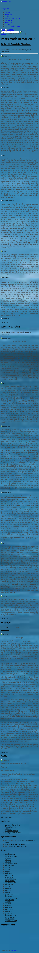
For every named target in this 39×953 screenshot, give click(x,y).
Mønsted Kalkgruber (12, 825)
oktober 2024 (10, 854)
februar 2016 (9, 892)
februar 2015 (9, 911)
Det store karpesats (17, 844)
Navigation (5, 9)
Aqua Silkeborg (10, 827)
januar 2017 (9, 877)
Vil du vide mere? (7, 817)
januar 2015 (9, 913)
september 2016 (11, 883)
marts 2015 (9, 909)
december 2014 (10, 915)
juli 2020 (8, 858)
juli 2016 (8, 887)
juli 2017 (8, 868)
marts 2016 (9, 890)
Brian (8, 50)
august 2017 (9, 866)
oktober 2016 (10, 881)
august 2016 (9, 885)
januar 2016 (9, 894)
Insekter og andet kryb (13, 18)
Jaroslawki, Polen (10, 326)
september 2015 (11, 898)
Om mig (7, 24)
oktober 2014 (10, 919)
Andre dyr (8, 14)
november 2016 (10, 879)
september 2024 (11, 856)
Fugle (7, 16)
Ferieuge (6, 622)
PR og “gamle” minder (13, 26)
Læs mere (4, 322)
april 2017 (8, 873)
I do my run (25, 50)
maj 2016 (8, 888)
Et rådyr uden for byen (13, 833)
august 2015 (9, 900)
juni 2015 (8, 904)
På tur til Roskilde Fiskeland (16, 44)
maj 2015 (8, 906)
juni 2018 (8, 862)
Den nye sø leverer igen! (19, 846)
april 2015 (8, 907)
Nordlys (8, 829)
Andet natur (9, 22)
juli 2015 (8, 902)
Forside (7, 12)
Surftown (14, 950)
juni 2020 (8, 860)
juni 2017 (8, 869)
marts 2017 (9, 875)
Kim (6, 844)
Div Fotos (8, 20)
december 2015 (10, 896)
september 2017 (11, 864)
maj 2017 (8, 871)
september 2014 (11, 921)
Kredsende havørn (11, 831)
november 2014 (10, 917)
